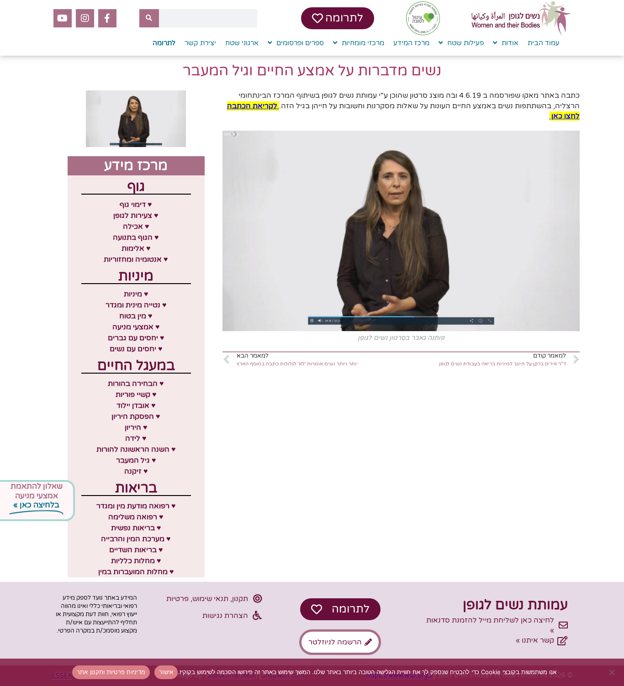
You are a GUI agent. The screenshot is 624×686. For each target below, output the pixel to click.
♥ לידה (136, 438)
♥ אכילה (136, 226)
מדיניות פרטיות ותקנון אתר (111, 671)
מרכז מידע (136, 165)
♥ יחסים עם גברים (136, 338)
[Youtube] (62, 18)
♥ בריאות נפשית (136, 528)
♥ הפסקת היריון (135, 416)
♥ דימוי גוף (136, 204)
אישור (166, 671)
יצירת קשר (200, 43)
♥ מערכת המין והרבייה (136, 539)
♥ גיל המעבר (136, 460)
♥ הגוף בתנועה (136, 237)
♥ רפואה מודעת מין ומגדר (136, 506)
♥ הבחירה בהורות (136, 383)
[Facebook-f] (107, 18)
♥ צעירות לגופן (136, 215)
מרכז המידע (411, 43)
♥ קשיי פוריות (136, 394)
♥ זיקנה (136, 471)
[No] (612, 672)
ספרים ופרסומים (300, 43)
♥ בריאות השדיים (136, 549)
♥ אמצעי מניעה (136, 327)
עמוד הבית (544, 43)
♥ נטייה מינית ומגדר (136, 305)
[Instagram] (85, 18)
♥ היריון (136, 427)
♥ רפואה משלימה (136, 517)
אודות (510, 43)
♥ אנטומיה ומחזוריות (136, 259)
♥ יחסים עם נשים (136, 349)
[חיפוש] (149, 18)
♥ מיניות (136, 294)
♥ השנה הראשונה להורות (136, 449)
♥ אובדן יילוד (136, 405)
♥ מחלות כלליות (136, 560)
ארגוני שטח (242, 43)
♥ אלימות (136, 248)
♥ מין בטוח (136, 316)
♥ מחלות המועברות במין (136, 571)
